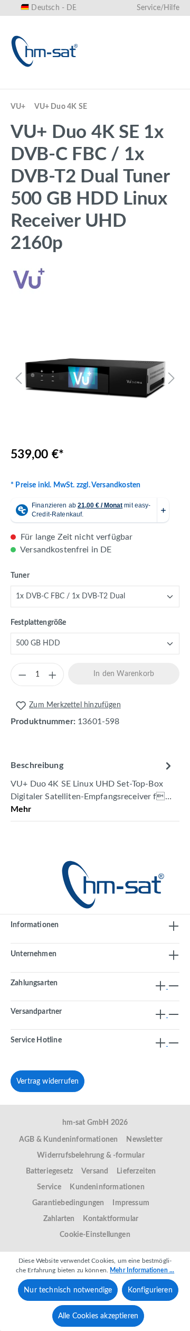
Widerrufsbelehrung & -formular (90, 1155)
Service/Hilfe (158, 8)
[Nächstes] (171, 378)
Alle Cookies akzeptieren (98, 1316)
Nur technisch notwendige (68, 1290)
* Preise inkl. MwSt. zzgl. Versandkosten (75, 485)
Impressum (130, 1203)
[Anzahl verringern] (22, 674)
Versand (94, 1171)
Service (49, 1187)
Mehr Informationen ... (142, 1270)
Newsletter (144, 1139)
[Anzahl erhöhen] (52, 674)
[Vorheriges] (18, 378)
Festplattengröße (38, 622)
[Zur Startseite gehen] (45, 51)
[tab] (92, 786)
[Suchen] (66, 83)
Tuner (20, 575)
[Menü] (22, 83)
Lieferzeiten (136, 1171)
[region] (95, 377)
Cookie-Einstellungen (95, 1234)
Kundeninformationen (107, 1187)
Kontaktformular (110, 1219)
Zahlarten (59, 1219)
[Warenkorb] (167, 83)
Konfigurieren (150, 1290)
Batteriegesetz (49, 1171)
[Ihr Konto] (134, 83)
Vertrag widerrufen (47, 1081)
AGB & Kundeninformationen (68, 1139)
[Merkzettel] (100, 83)
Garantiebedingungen (68, 1203)
